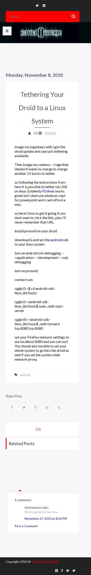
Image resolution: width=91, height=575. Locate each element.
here (18, 187)
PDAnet (48, 191)
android (25, 375)
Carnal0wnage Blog (44, 561)
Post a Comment (26, 526)
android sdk (59, 240)
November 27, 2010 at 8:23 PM (46, 518)
